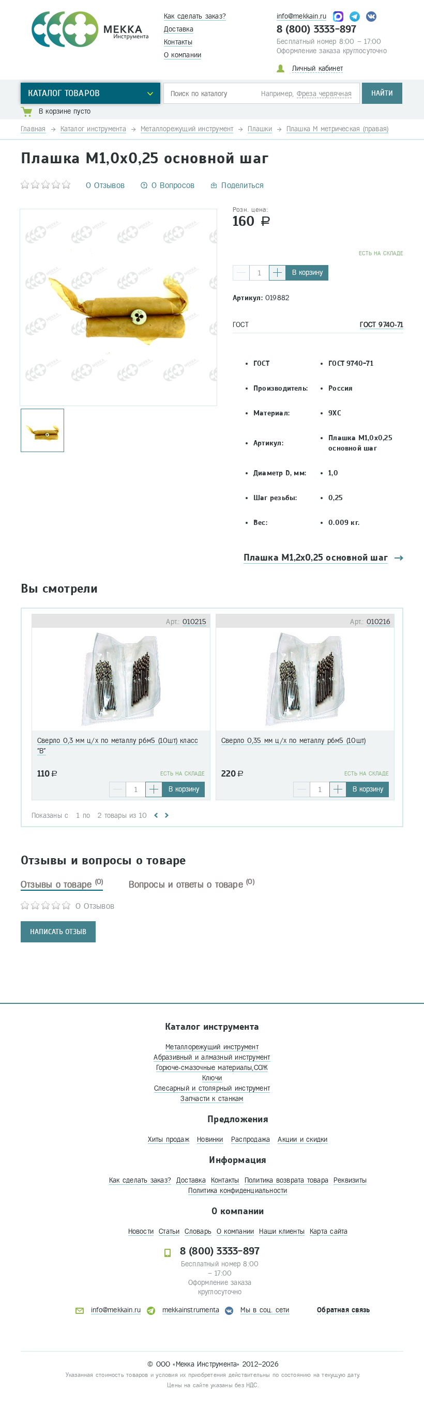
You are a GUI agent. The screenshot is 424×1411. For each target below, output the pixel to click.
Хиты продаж (168, 1139)
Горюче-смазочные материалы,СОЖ (212, 1068)
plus (277, 273)
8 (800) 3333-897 (317, 29)
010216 (378, 622)
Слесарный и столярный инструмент (212, 1088)
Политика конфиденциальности (237, 1191)
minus (241, 273)
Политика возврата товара (286, 1180)
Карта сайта (328, 1231)
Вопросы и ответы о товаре (191, 884)
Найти (382, 93)
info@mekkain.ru (301, 16)
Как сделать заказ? (195, 16)
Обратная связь (343, 1310)
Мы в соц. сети (264, 1310)
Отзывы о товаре (62, 884)
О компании (182, 55)
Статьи (169, 1231)
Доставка (178, 29)
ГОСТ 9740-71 (381, 325)
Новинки (210, 1139)
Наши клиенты (282, 1231)
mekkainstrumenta (191, 1310)
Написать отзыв (58, 931)
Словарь (198, 1231)
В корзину (307, 272)
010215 (194, 622)
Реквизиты (350, 1180)
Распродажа (250, 1139)
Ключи (212, 1078)
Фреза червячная (324, 94)
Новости (141, 1231)
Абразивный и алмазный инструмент (212, 1057)
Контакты (178, 42)
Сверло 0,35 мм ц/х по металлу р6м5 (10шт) (293, 741)
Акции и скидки (302, 1139)
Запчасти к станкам (211, 1099)
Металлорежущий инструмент (212, 1047)
